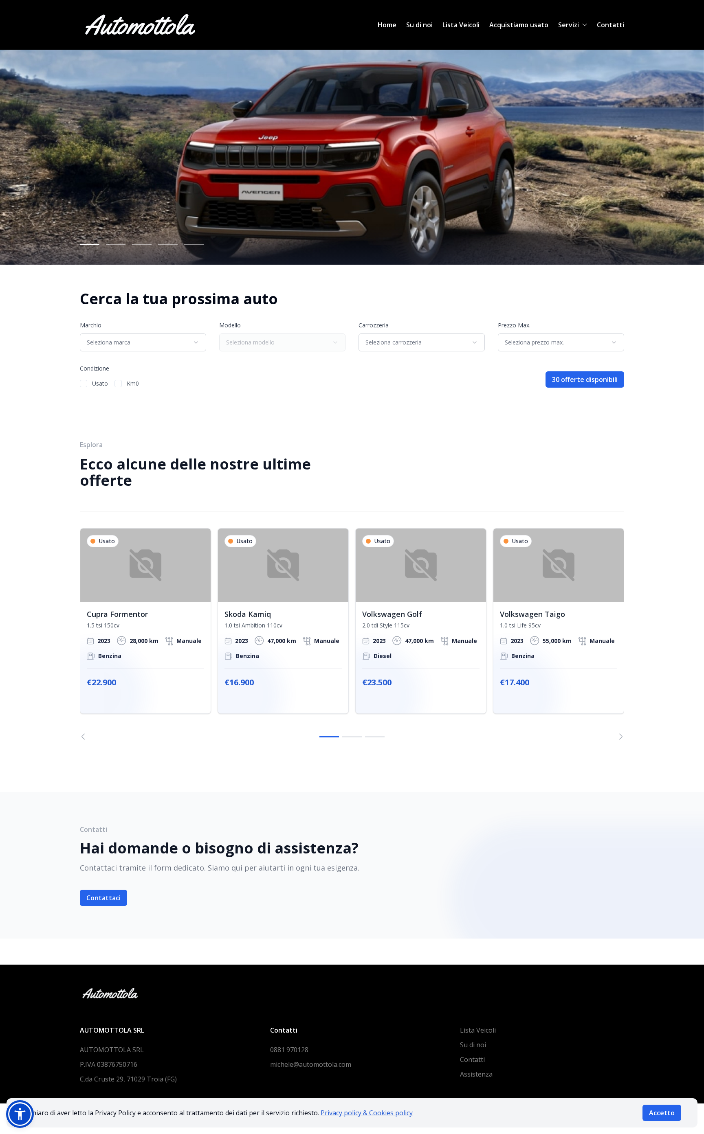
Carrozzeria (374, 325)
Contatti (610, 24)
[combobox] (143, 342)
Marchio (90, 325)
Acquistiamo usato (518, 24)
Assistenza (476, 1074)
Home (387, 24)
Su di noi (419, 24)
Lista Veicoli (461, 24)
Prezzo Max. (514, 325)
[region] (352, 634)
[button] (20, 1114)
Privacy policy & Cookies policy (367, 1112)
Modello (230, 325)
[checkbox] (83, 383)
